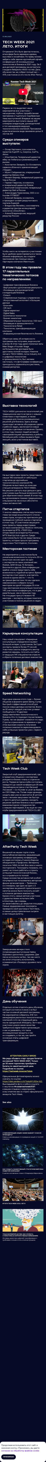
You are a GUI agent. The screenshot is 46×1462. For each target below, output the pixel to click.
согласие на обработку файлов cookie (20, 1451)
